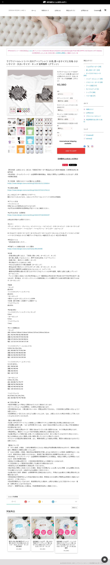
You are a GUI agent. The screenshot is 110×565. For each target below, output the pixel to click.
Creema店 (89, 135)
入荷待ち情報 (60, 53)
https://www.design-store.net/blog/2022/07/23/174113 (28, 190)
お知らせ (58, 10)
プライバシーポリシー (93, 116)
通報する (74, 507)
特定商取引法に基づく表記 (96, 563)
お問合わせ (84, 10)
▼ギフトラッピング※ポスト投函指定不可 (67, 106)
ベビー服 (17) (90, 96)
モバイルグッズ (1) (92, 89)
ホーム (34, 10)
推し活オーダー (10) (93, 70)
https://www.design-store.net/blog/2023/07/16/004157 (28, 215)
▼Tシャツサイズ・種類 (65, 98)
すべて (14, 501)
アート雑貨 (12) (91, 86)
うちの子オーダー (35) (93, 67)
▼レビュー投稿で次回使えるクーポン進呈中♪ (67, 115)
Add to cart (71, 151)
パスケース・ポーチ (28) (94, 82)
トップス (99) (90, 92)
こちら (30, 51)
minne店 (51, 18)
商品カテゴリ (70, 10)
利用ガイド (45, 10)
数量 (58, 132)
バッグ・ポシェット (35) (94, 79)
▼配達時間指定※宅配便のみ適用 (67, 124)
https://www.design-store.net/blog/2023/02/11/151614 (28, 183)
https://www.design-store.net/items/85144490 (25, 249)
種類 (58, 91)
